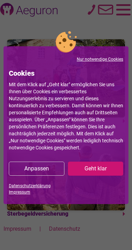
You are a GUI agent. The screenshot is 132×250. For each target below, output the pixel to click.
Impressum (19, 192)
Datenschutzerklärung (30, 185)
